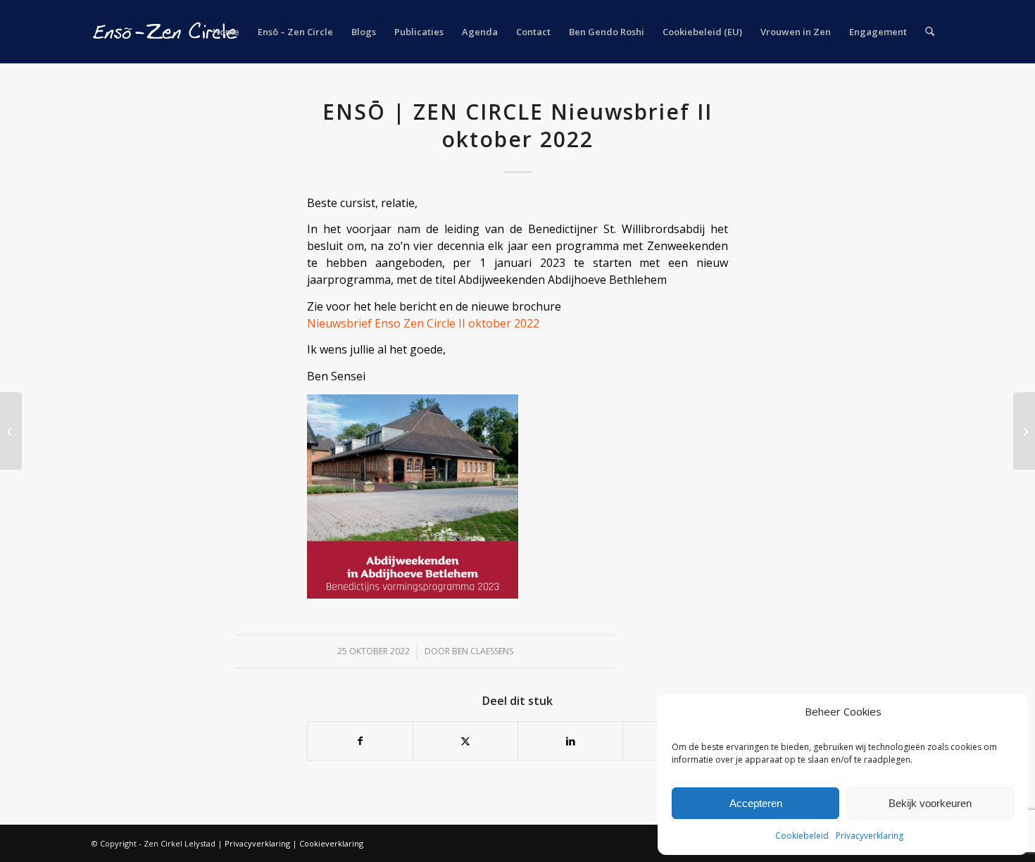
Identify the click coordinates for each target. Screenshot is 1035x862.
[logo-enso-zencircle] (165, 32)
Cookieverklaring (331, 843)
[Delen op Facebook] (360, 741)
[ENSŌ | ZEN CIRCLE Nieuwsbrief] (11, 431)
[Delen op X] (465, 741)
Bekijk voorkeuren (930, 803)
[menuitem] (226, 32)
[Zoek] (929, 32)
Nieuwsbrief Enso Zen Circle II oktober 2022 (423, 323)
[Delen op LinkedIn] (570, 741)
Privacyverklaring (869, 836)
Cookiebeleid (802, 836)
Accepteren (755, 803)
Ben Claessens (482, 651)
